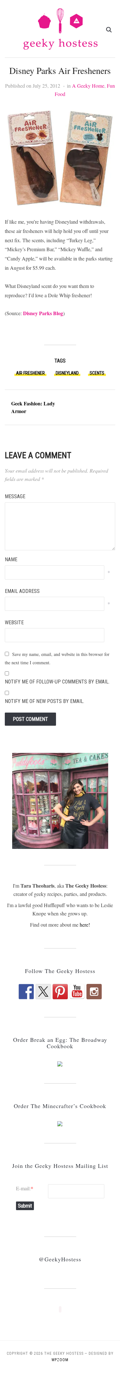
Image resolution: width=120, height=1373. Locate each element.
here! (85, 924)
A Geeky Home (88, 85)
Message (15, 496)
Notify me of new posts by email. (44, 701)
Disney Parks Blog (43, 313)
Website (14, 622)
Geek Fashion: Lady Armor (33, 407)
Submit (25, 1206)
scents (97, 373)
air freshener (30, 373)
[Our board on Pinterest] (60, 991)
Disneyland (67, 373)
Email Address (22, 591)
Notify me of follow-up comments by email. (57, 682)
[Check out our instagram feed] (94, 991)
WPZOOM (60, 1360)
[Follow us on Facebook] (26, 991)
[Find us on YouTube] (77, 991)
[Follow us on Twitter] (43, 991)
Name (11, 559)
